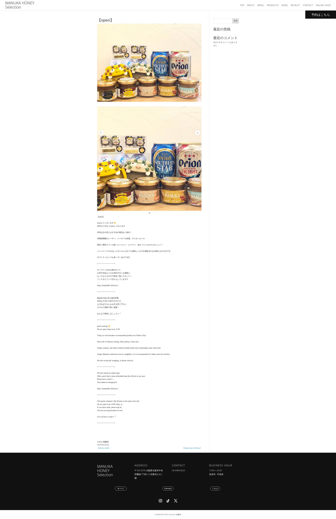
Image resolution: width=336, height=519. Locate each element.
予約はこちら (320, 14)
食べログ (121, 488)
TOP (242, 5)
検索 (235, 21)
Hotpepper (168, 488)
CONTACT (308, 5)
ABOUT (250, 5)
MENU (260, 5)
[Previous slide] (101, 132)
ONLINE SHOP (323, 5)
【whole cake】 (103, 448)
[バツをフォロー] (175, 501)
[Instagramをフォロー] (160, 501)
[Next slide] (197, 132)
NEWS (285, 5)
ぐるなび (215, 488)
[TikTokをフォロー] (168, 501)
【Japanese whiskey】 (192, 448)
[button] (149, 213)
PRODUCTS (273, 5)
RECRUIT (295, 5)
